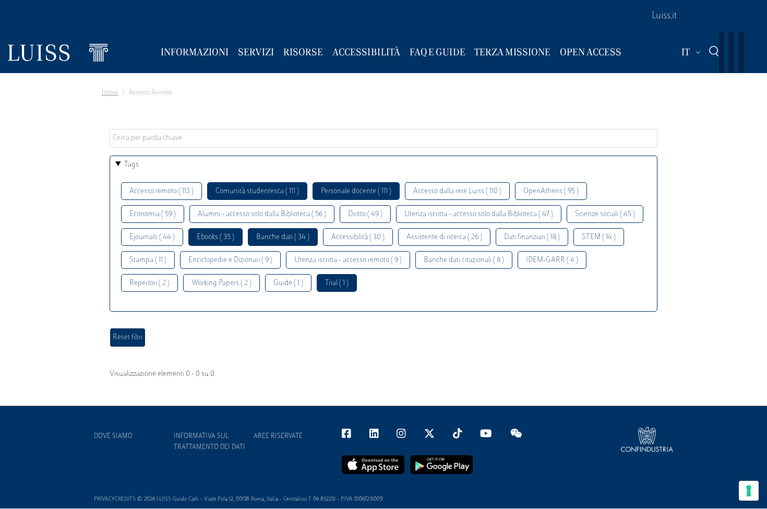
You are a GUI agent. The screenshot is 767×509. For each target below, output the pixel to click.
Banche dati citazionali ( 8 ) (464, 260)
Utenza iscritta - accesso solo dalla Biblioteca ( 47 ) (478, 214)
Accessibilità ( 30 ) (358, 237)
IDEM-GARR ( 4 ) (552, 260)
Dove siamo (113, 436)
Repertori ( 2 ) (149, 283)
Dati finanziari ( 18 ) (532, 237)
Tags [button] (131, 165)
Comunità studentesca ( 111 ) (257, 191)
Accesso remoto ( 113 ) (161, 191)
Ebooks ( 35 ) (215, 237)
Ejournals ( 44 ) (152, 237)
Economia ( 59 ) (152, 214)
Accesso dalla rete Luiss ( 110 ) (457, 191)
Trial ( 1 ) (337, 283)
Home (110, 93)
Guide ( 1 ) (288, 283)
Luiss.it (664, 16)
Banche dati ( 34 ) (282, 237)
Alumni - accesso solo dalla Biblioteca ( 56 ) (262, 214)
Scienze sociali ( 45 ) (605, 214)
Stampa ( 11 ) (147, 260)
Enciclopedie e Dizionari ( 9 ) (230, 260)
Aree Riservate (278, 436)
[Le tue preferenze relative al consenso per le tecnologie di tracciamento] (749, 491)
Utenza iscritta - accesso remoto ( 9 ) (348, 260)
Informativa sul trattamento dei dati (209, 442)
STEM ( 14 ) (599, 237)
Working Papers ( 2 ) (221, 283)
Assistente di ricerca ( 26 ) (444, 237)
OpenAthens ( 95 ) (551, 191)
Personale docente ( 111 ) (356, 191)
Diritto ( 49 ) (365, 214)
